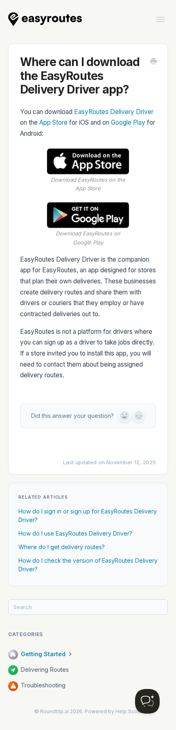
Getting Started (44, 653)
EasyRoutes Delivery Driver (113, 112)
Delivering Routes (45, 669)
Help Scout (128, 711)
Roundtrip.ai (54, 711)
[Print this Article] (153, 61)
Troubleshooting (43, 685)
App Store (53, 122)
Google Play (128, 122)
